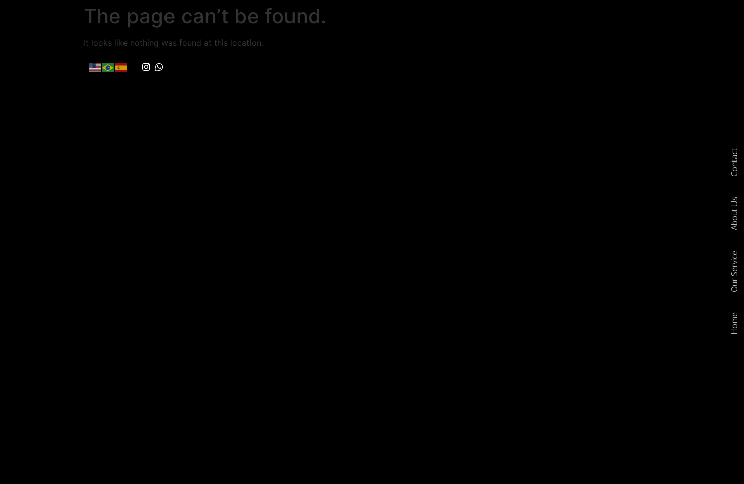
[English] (95, 67)
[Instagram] (146, 67)
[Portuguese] (108, 67)
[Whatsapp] (160, 67)
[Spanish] (121, 67)
